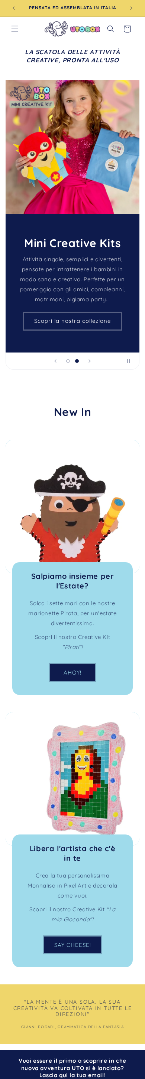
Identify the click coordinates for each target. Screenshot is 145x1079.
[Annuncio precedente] (14, 8)
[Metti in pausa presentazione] (131, 361)
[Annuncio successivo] (131, 8)
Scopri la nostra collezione (72, 320)
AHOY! (72, 672)
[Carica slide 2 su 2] (76, 361)
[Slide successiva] (89, 361)
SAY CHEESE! (72, 944)
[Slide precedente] (55, 361)
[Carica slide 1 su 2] (68, 361)
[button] (15, 29)
